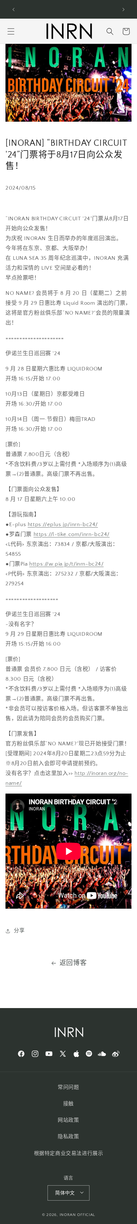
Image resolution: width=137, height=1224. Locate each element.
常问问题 (68, 1087)
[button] (11, 31)
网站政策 (68, 1120)
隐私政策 (68, 1137)
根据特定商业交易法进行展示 (68, 1153)
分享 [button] (19, 931)
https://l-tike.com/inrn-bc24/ (72, 534)
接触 (68, 1104)
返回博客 (73, 963)
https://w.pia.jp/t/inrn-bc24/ (66, 564)
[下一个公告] (123, 9)
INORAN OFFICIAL (77, 1215)
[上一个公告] (13, 9)
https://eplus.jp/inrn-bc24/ (63, 524)
